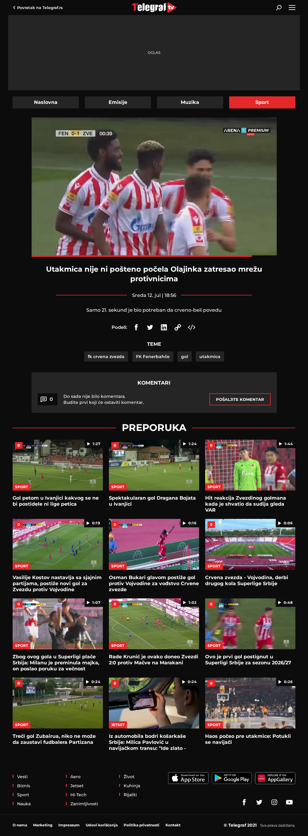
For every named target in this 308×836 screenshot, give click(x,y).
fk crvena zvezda (106, 356)
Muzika (190, 102)
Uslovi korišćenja (102, 825)
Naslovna (45, 102)
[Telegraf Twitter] (259, 802)
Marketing (42, 825)
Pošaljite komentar (240, 399)
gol (184, 356)
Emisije (118, 102)
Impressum (69, 825)
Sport (262, 102)
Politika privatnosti (141, 825)
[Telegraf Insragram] (274, 802)
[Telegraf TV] (289, 802)
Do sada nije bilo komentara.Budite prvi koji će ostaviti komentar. (103, 399)
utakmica (209, 356)
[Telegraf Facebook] (244, 802)
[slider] (154, 256)
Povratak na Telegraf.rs (40, 7)
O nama (20, 825)
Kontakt (172, 825)
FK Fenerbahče (153, 356)
